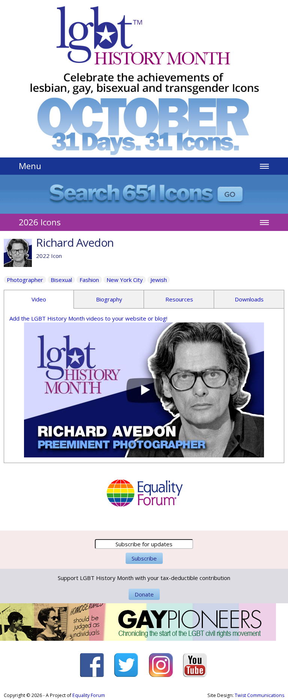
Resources (179, 299)
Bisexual (61, 279)
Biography (109, 299)
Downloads (249, 299)
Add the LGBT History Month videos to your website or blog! (88, 318)
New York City (124, 279)
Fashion (89, 279)
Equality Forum (88, 695)
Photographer (25, 279)
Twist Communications (259, 695)
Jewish (158, 279)
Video (39, 299)
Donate (144, 594)
